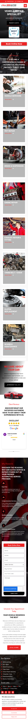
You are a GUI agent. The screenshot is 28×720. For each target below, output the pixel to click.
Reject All (14, 716)
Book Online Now (14, 44)
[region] (14, 707)
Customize (14, 712)
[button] (25, 5)
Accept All (14, 708)
